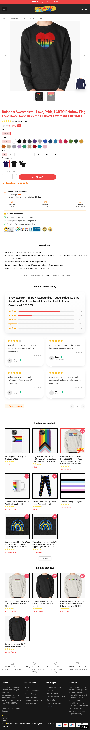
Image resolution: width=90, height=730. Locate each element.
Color (4, 137)
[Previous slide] (5, 56)
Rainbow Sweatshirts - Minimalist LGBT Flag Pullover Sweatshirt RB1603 (17, 603)
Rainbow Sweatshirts (33, 18)
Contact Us (51, 700)
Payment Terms (52, 693)
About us (28, 687)
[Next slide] (84, 56)
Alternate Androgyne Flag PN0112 (72, 502)
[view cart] (85, 9)
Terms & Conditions (32, 691)
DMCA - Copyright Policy (33, 697)
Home (4, 18)
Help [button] (85, 727)
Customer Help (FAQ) (54, 703)
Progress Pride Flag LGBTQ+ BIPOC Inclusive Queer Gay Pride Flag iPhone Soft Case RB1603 (44, 459)
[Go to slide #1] (39, 96)
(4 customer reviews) (19, 121)
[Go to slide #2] (51, 96)
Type (4, 130)
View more (45, 558)
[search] (82, 9)
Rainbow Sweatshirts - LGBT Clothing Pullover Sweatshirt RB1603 (42, 603)
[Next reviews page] (83, 406)
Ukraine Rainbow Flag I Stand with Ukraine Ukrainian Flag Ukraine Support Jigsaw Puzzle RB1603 (17, 544)
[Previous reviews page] (72, 406)
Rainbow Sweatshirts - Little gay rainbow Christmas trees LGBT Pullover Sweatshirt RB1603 (72, 603)
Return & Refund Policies (56, 697)
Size (3, 150)
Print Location (7, 158)
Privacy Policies (30, 694)
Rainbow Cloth (15, 18)
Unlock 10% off (5, 719)
